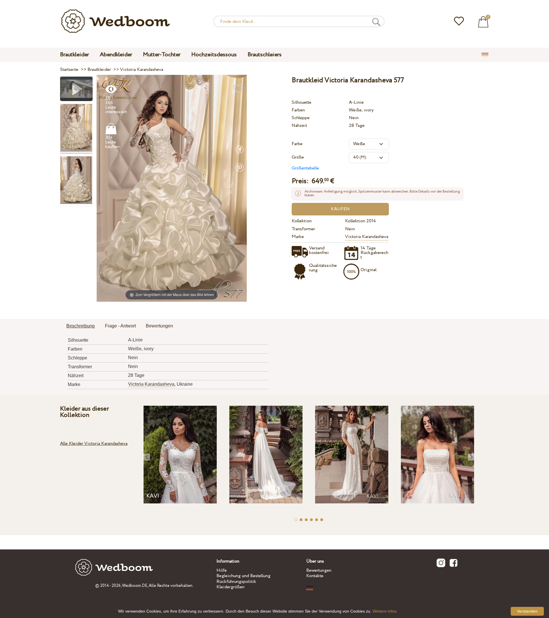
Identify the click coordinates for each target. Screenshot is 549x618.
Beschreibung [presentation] (80, 325)
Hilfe (221, 570)
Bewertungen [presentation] (159, 325)
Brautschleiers (265, 55)
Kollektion (302, 221)
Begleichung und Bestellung (243, 576)
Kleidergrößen (230, 587)
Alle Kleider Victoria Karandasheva (94, 443)
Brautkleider (74, 55)
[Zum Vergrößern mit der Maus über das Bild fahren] (172, 188)
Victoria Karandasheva (366, 236)
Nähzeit (299, 125)
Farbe (297, 144)
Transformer (303, 229)
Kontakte (314, 576)
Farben (298, 110)
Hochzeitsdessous (214, 55)
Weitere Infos (385, 611)
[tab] (80, 326)
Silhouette (301, 102)
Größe (298, 157)
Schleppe (301, 118)
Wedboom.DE (134, 586)
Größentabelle (305, 168)
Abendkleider (116, 55)
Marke (298, 236)
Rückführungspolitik (236, 581)
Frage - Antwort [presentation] (120, 325)
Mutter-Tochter (161, 55)
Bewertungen (318, 570)
